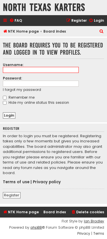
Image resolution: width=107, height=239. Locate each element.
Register (11, 195)
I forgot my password (22, 89)
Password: (12, 78)
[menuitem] (15, 21)
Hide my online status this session (38, 102)
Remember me (21, 97)
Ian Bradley (94, 221)
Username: (13, 64)
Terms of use (16, 182)
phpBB (36, 227)
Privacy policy (47, 182)
